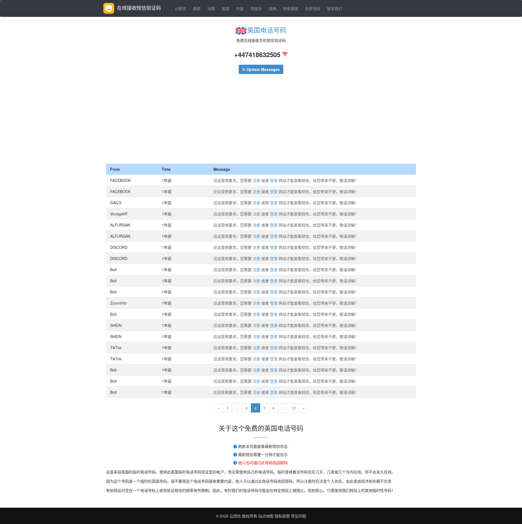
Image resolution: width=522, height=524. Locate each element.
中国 (240, 8)
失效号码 (312, 8)
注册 (256, 180)
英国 (225, 8)
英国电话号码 (266, 30)
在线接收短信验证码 (139, 7)
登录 (274, 180)
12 (293, 408)
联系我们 (334, 8)
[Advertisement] (261, 123)
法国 (211, 8)
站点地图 (266, 516)
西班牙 (256, 8)
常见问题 (298, 516)
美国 (196, 8)
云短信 (180, 8)
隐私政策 (282, 516)
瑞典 (272, 8)
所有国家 (290, 8)
